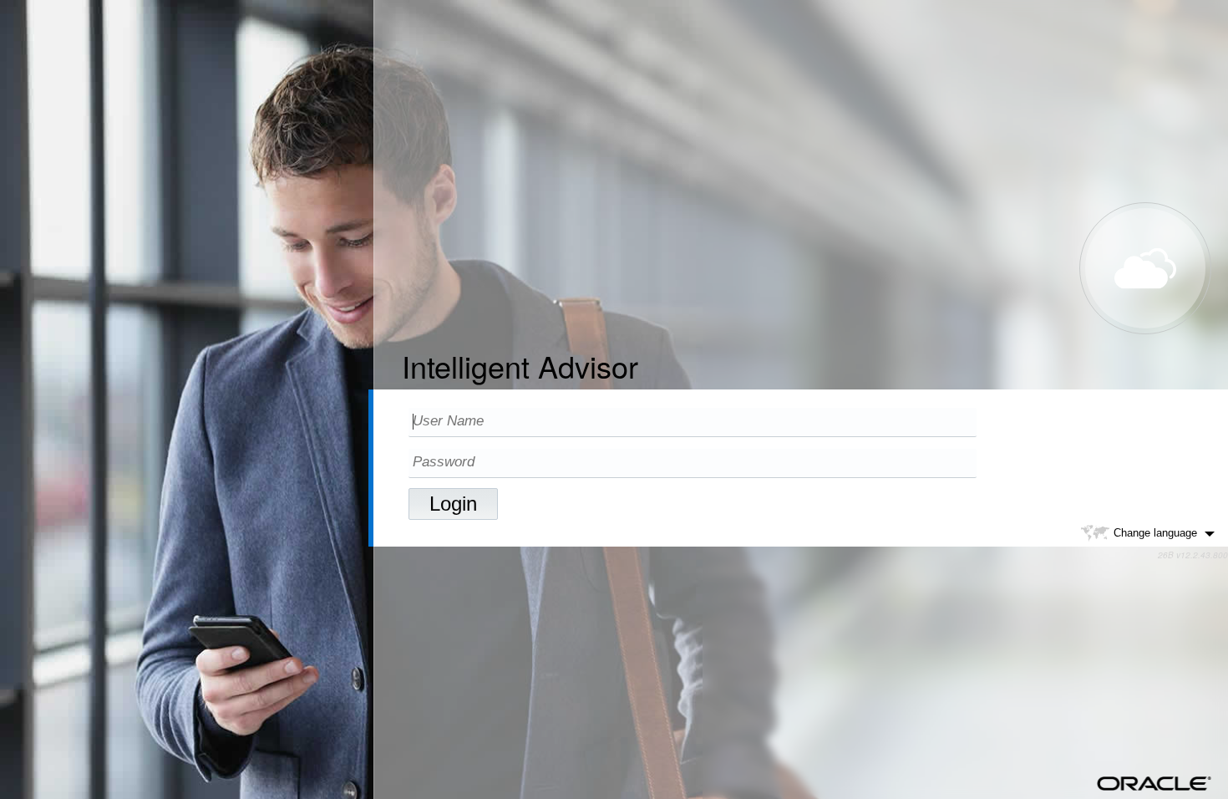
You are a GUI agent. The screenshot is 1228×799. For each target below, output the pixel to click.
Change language (1155, 533)
